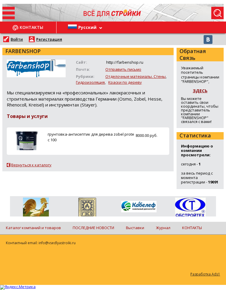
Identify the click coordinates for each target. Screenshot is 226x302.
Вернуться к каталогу (31, 165)
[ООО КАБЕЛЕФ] (139, 207)
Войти (17, 39)
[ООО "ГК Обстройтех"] (190, 208)
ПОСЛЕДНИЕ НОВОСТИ (93, 227)
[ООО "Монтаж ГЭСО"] (87, 208)
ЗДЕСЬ (200, 90)
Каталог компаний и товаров (33, 227)
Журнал (163, 227)
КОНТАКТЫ (192, 227)
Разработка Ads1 (205, 274)
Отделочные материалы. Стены (135, 76)
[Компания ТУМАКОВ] (36, 208)
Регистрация (49, 39)
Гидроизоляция (90, 82)
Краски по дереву (125, 82)
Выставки (135, 227)
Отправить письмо (123, 69)
